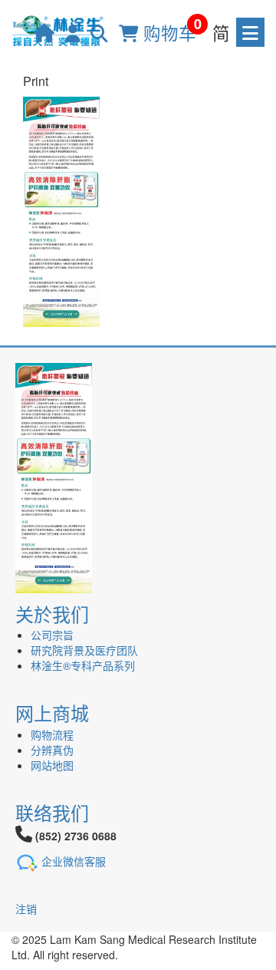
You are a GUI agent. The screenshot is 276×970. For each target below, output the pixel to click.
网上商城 (52, 712)
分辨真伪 (52, 749)
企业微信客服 (73, 861)
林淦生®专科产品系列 (83, 665)
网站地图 (52, 765)
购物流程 (52, 734)
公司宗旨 (52, 634)
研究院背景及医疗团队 (84, 650)
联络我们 (52, 812)
